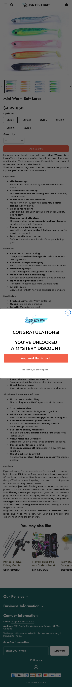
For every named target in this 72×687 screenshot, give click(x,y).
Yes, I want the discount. (36, 358)
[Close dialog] (68, 312)
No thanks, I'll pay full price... (35, 369)
